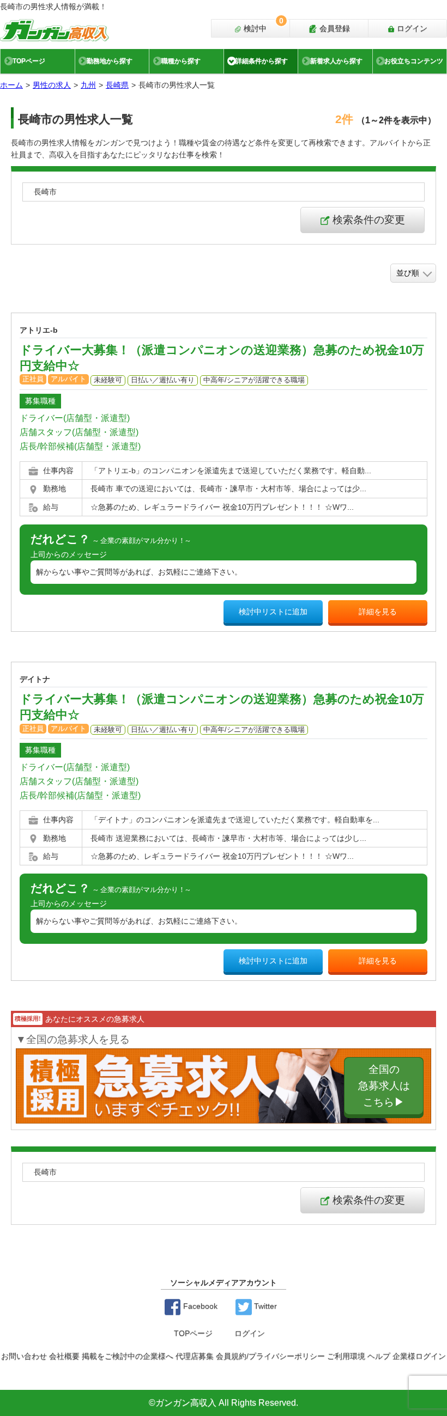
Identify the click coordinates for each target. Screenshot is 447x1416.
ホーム (11, 85)
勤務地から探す (109, 61)
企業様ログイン (419, 1356)
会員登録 (333, 28)
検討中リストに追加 (273, 611)
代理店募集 (195, 1356)
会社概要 (64, 1356)
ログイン (411, 28)
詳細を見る (378, 611)
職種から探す (181, 61)
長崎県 (117, 85)
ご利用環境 (346, 1356)
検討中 (262, 26)
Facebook (199, 1306)
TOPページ (29, 61)
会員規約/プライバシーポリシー (270, 1356)
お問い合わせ (24, 1356)
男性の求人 (52, 85)
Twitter (264, 1306)
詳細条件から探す (261, 61)
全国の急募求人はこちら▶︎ (384, 1085)
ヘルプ (378, 1356)
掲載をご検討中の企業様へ (127, 1356)
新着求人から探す (336, 61)
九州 (88, 85)
